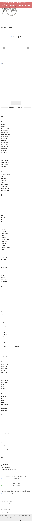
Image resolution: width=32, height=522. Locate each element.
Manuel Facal (4, 318)
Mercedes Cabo (4, 338)
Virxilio (2, 437)
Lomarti (3, 301)
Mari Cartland (4, 322)
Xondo (2, 447)
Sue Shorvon (4, 408)
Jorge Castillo (4, 281)
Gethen (2, 235)
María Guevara (4, 324)
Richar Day (3, 384)
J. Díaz (2, 275)
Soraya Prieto (4, 402)
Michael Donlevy (4, 342)
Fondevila (3, 221)
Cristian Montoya (5, 190)
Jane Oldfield (4, 279)
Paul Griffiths (4, 366)
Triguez (2, 418)
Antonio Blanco (4, 142)
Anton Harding (4, 138)
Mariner (2, 328)
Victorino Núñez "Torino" (6, 433)
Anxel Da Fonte (4, 144)
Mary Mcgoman (4, 336)
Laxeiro (2, 291)
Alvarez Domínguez (5, 136)
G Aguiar (3, 229)
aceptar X (21, 520)
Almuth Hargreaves (5, 134)
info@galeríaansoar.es (10, 469)
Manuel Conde (4, 316)
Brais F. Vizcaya (4, 164)
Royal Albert (4, 388)
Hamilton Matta (4, 257)
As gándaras (4, 150)
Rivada (2, 386)
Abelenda (3, 126)
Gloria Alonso (4, 237)
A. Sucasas (3, 124)
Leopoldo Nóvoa (5, 295)
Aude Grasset (4, 152)
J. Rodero (3, 277)
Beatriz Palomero (5, 160)
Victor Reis (3, 431)
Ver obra (17, 103)
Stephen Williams (5, 406)
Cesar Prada (4, 180)
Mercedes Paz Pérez (5, 340)
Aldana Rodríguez (5, 130)
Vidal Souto (3, 435)
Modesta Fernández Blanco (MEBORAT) (10, 346)
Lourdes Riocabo (5, 303)
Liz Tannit (3, 297)
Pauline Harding (4, 368)
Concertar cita (4, 512)
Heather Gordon (4, 259)
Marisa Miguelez (4, 332)
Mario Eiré (3, 330)
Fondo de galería (5, 504)
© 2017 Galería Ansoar (6, 501)
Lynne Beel (3, 307)
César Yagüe (4, 182)
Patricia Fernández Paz (6, 364)
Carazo (2, 176)
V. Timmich (3, 425)
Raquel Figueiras (5, 382)
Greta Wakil (3, 243)
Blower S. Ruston (5, 162)
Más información (14, 520)
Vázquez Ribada (4, 429)
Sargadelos (3, 396)
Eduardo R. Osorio (5, 208)
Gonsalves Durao (5, 239)
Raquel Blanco (4, 380)
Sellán (2, 398)
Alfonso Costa (4, 132)
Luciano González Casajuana (7, 305)
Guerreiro (3, 245)
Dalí (2, 198)
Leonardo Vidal (4, 293)
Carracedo (3, 178)
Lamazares (3, 289)
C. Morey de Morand (5, 174)
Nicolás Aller (4, 356)
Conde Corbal (4, 186)
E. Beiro (2, 206)
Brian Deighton (4, 166)
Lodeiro (3, 299)
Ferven (2, 219)
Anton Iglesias (4, 140)
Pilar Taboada (4, 372)
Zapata (2, 457)
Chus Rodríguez (4, 184)
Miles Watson (4, 344)
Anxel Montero (4, 146)
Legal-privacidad (5, 509)
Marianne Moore (4, 326)
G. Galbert (3, 231)
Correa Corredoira (5, 188)
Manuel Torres (4, 320)
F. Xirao (2, 215)
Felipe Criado (4, 217)
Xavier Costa (4, 445)
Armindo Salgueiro (5, 148)
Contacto (3, 507)
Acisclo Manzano (5, 128)
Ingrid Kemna (4, 267)
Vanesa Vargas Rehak (6, 427)
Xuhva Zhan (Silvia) (16, 37)
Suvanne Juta (4, 410)
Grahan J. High (4, 241)
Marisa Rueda (4, 334)
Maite (2, 314)
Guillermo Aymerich (5, 247)
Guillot (2, 249)
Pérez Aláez (3, 370)
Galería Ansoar (4, 233)
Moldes (3, 348)
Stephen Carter (4, 404)
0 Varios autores (5, 116)
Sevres (2, 400)
